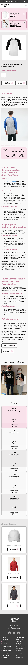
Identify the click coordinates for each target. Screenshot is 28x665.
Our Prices (5, 639)
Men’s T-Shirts (19, 639)
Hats (17, 655)
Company (5, 653)
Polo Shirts (18, 652)
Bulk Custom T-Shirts (7, 647)
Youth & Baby (19, 654)
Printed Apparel (20, 637)
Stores (4, 641)
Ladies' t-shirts (19, 641)
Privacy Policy (6, 643)
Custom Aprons (19, 657)
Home (4, 637)
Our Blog (5, 657)
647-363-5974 (9, 1)
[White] (3, 75)
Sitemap (5, 660)
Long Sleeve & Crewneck (19, 649)
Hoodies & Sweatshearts (19, 644)
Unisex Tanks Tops (20, 646)
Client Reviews (7, 655)
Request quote (7, 650)
